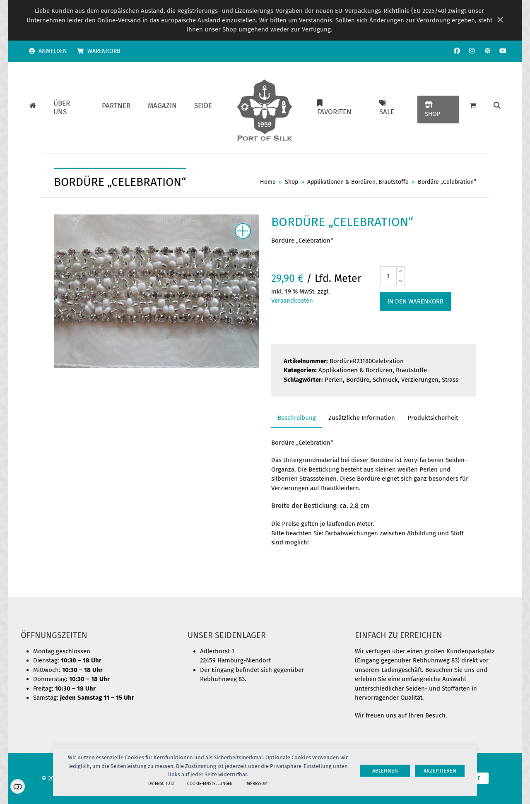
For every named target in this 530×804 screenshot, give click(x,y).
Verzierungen (419, 379)
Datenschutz (161, 783)
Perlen (334, 379)
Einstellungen (17, 786)
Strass (450, 379)
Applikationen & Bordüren (355, 370)
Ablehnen (385, 771)
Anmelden (53, 51)
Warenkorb (103, 51)
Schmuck (385, 379)
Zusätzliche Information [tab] (361, 417)
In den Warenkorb (415, 301)
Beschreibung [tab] (296, 417)
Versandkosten (292, 300)
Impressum (256, 783)
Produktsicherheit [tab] (432, 417)
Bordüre (357, 379)
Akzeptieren (440, 771)
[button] (497, 106)
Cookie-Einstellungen (210, 783)
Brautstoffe (411, 370)
